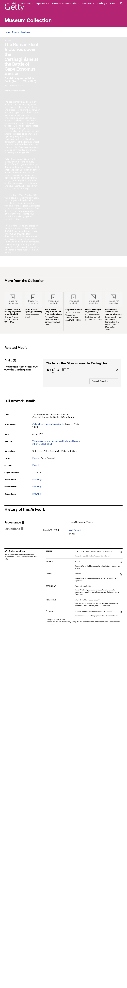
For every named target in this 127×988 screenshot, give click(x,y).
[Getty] (14, 7)
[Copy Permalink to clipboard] (121, 611)
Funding (100, 3)
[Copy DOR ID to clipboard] (121, 574)
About (112, 3)
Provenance (12, 522)
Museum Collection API (102, 556)
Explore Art (41, 3)
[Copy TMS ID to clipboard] (121, 562)
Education (87, 3)
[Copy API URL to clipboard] (121, 551)
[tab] (23, 522)
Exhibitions (12, 529)
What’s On (26, 3)
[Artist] (48, 424)
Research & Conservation (64, 3)
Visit (14, 3)
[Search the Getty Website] (121, 3)
